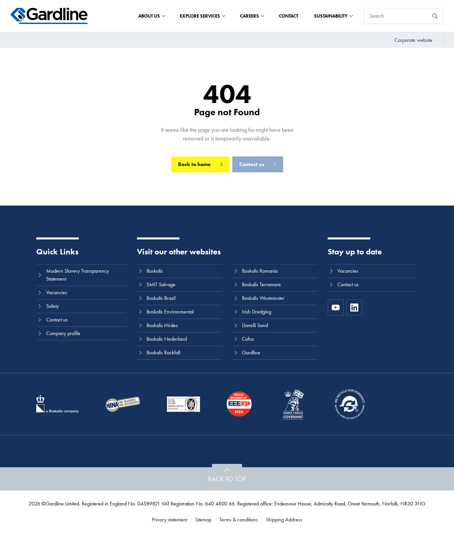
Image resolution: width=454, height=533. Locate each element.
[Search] (435, 16)
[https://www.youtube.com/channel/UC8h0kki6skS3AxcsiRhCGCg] (336, 307)
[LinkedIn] (354, 307)
